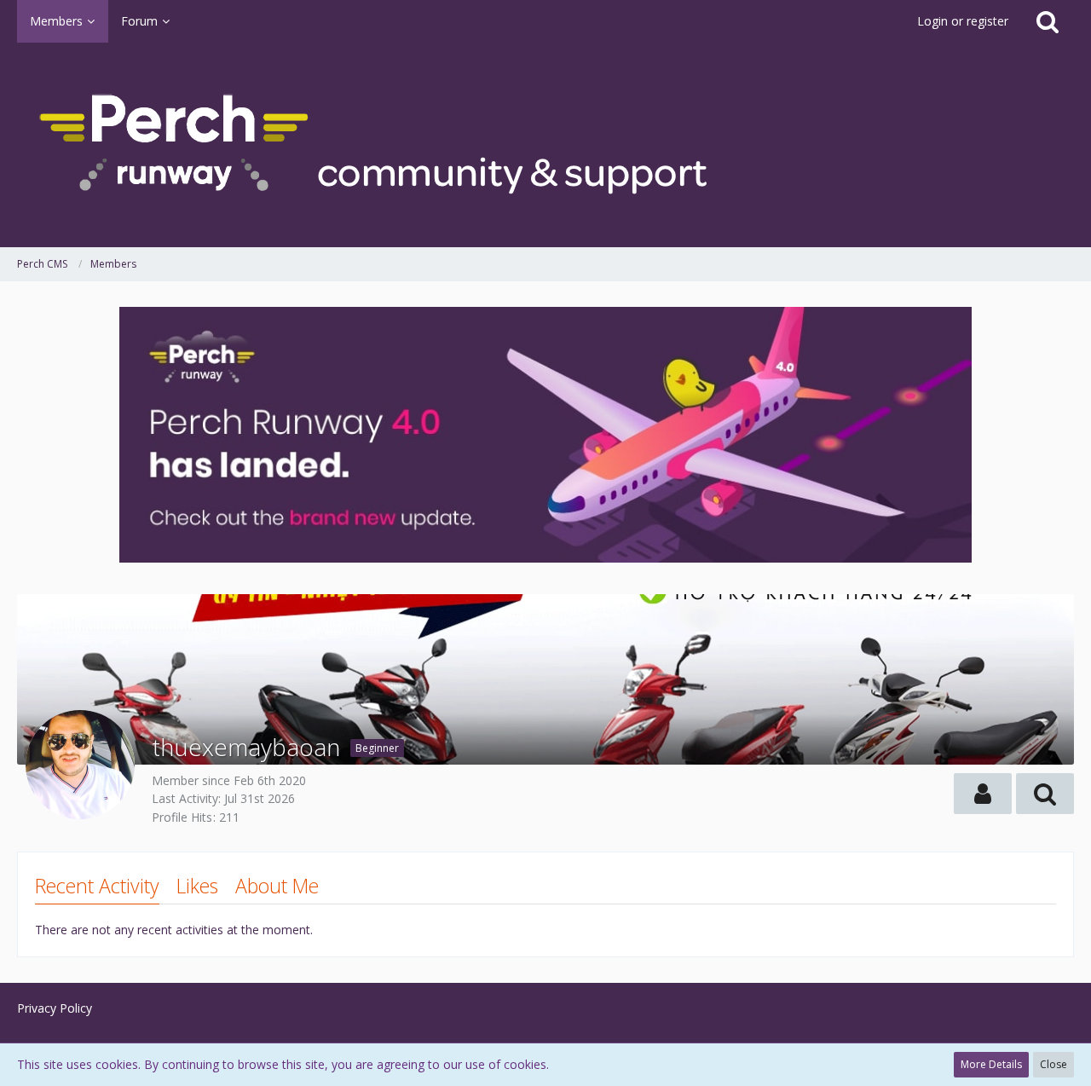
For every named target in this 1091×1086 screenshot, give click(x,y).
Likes (197, 885)
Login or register (962, 21)
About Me (277, 885)
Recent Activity (97, 885)
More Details (991, 1064)
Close (1053, 1064)
